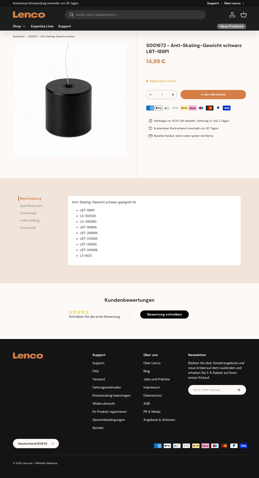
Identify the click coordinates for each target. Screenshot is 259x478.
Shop (17, 26)
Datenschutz (152, 395)
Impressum (151, 387)
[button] (243, 14)
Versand (98, 379)
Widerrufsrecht (103, 403)
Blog (146, 371)
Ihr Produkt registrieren (109, 412)
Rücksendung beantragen (111, 395)
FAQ (95, 371)
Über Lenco (232, 3)
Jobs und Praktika (156, 379)
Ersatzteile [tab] (28, 228)
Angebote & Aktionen (159, 420)
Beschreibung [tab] (30, 198)
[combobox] (135, 14)
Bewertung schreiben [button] (164, 314)
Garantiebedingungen (108, 420)
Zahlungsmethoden (106, 387)
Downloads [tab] (28, 213)
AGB (146, 403)
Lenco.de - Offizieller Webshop (39, 463)
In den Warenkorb (213, 94)
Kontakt (98, 428)
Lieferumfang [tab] (29, 220)
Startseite (18, 36)
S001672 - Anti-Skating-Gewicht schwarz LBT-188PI (52, 36)
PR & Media (151, 412)
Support (213, 3)
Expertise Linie (42, 26)
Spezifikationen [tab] (31, 206)
